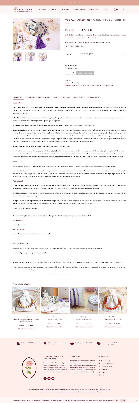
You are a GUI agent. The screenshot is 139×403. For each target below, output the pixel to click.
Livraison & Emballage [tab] (61, 97)
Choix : (69, 54)
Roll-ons (55, 317)
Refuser (123, 400)
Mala (101, 85)
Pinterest (58, 267)
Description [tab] (18, 97)
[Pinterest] (48, 378)
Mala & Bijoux (76, 83)
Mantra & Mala (87, 216)
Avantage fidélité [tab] (93, 97)
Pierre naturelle (108, 85)
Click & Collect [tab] (79, 97)
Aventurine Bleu (84, 85)
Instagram (51, 267)
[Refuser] (137, 400)
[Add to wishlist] (37, 289)
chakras (101, 193)
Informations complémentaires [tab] (37, 97)
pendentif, (85, 201)
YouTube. (75, 267)
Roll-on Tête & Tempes (55, 319)
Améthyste (75, 85)
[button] (57, 20)
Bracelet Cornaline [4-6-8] (112, 319)
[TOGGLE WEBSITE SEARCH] (123, 10)
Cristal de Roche (88, 125)
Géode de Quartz (18, 234)
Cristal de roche (94, 85)
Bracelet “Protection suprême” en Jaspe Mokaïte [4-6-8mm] (26, 320)
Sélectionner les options (26, 329)
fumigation (32, 253)
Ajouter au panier (85, 73)
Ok (117, 400)
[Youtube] (52, 378)
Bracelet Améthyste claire (84, 319)
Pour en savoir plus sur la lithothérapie (26, 208)
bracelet (94, 201)
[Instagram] (45, 378)
